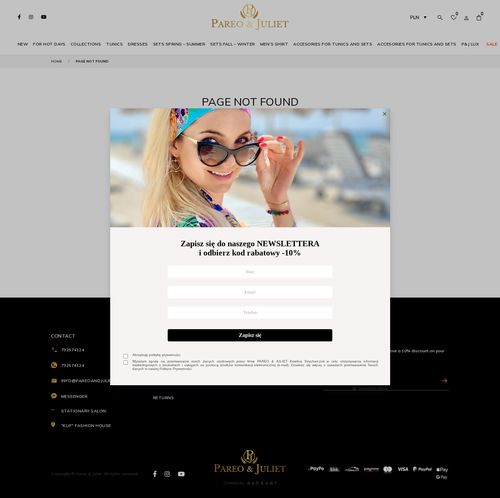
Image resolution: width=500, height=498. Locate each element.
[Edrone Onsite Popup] (250, 249)
